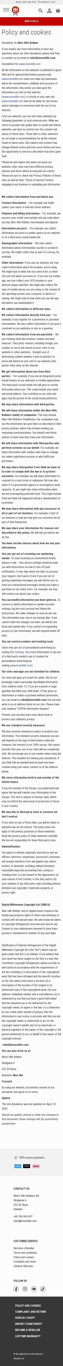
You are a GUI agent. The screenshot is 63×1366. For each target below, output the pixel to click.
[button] (6, 10)
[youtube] (18, 1288)
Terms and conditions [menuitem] (25, 1252)
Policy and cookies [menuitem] (23, 1257)
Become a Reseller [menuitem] (23, 1248)
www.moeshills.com (30, 64)
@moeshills (25, 1221)
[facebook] (14, 1288)
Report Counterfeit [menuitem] (28, 1324)
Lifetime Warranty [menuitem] (23, 1266)
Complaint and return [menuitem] (24, 1261)
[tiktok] (19, 1288)
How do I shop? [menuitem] (25, 1317)
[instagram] (16, 1288)
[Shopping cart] (57, 11)
